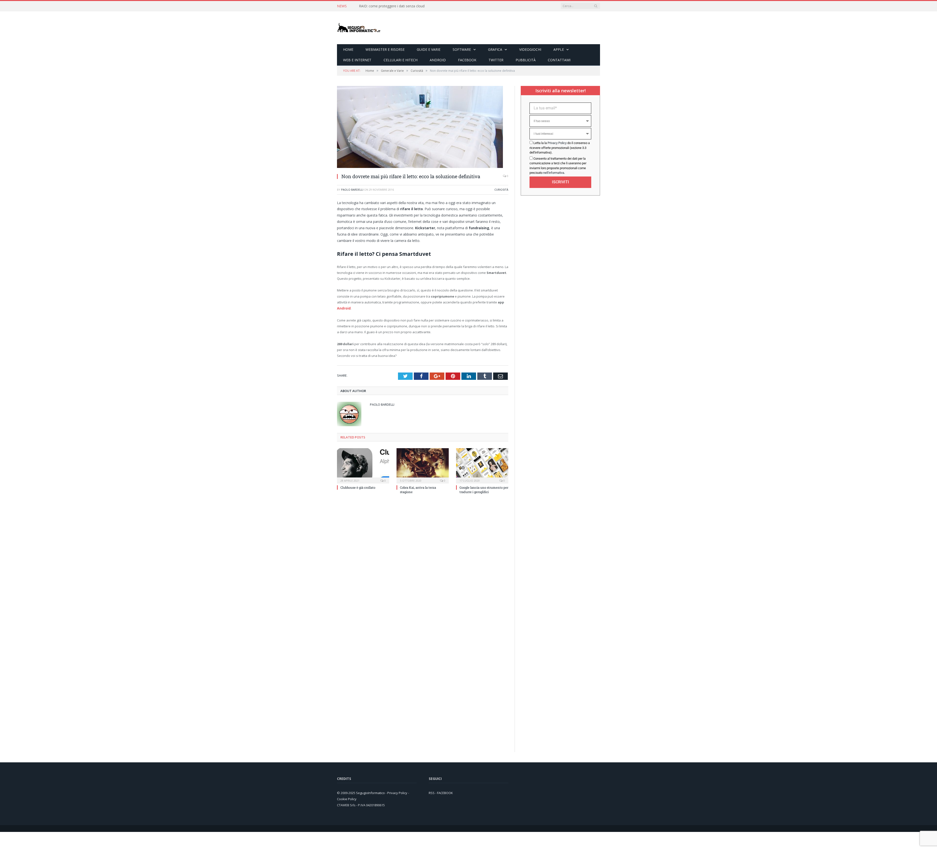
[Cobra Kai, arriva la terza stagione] (423, 465)
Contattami (559, 60)
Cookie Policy (346, 798)
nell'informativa (553, 173)
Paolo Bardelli (352, 189)
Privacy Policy (557, 143)
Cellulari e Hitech (401, 60)
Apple (558, 49)
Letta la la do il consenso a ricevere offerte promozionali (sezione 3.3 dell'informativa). (560, 147)
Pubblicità (526, 60)
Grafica (495, 49)
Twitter (496, 60)
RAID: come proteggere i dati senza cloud (392, 6)
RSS (432, 792)
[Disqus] (422, 563)
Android (438, 60)
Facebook (467, 60)
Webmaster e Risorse (385, 49)
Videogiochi (530, 49)
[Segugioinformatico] (359, 27)
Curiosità (501, 189)
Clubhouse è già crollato (357, 487)
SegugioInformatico (371, 792)
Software (462, 49)
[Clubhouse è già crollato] (363, 465)
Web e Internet (357, 60)
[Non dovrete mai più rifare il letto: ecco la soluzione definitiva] (420, 166)
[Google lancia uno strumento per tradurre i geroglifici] (482, 465)
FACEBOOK (445, 792)
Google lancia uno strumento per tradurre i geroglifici (483, 489)
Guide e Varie (428, 49)
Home (348, 49)
